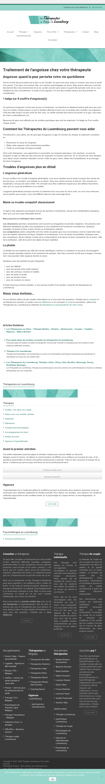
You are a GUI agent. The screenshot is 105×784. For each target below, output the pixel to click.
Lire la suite (52, 504)
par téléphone (45, 302)
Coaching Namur (37, 689)
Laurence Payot (62, 694)
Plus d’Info (51, 32)
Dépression (10, 423)
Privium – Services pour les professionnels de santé (15, 690)
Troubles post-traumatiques (17, 428)
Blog (96, 32)
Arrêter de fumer (12, 437)
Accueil (10, 32)
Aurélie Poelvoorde (64, 698)
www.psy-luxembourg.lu (15, 539)
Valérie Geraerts (63, 676)
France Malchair (63, 689)
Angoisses (9, 419)
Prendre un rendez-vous (52, 470)
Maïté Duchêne (62, 671)
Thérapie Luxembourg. (31, 761)
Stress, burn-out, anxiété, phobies (19, 414)
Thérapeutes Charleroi (40, 664)
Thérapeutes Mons (38, 673)
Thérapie (23, 32)
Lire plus (27, 621)
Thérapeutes (69, 32)
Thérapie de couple (64, 726)
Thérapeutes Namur (39, 677)
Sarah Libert (61, 685)
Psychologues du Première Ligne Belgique (12, 707)
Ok (52, 779)
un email (69, 302)
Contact (85, 32)
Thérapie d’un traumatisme (18, 351)
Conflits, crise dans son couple (18, 410)
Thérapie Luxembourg (65, 714)
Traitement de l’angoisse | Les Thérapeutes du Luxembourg (47, 317)
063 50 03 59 (97, 7)
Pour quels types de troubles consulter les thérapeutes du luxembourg (39, 340)
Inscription (52, 40)
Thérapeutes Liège (38, 668)
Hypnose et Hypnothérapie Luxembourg (62, 740)
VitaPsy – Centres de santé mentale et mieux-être (14, 680)
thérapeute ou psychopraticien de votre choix (62, 305)
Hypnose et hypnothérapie (16, 441)
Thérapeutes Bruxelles (40, 659)
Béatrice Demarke (63, 667)
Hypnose (38, 32)
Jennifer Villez (62, 702)
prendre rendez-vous (31, 601)
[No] (101, 776)
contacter (93, 299)
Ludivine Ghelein (63, 680)
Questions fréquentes (52, 477)
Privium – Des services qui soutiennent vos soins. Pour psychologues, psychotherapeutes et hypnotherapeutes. (25, 768)
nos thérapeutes (11, 604)
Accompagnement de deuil (16, 432)
